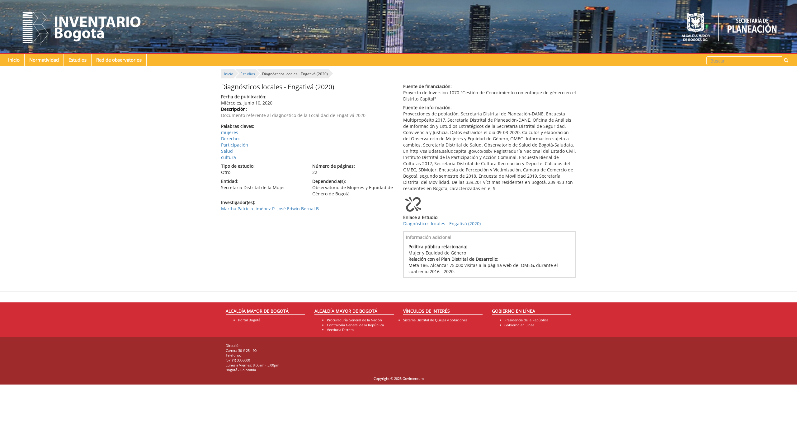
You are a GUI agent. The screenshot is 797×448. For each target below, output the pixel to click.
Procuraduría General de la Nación (354, 320)
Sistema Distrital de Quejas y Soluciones (435, 320)
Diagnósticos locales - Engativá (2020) (442, 223)
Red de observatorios (119, 60)
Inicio (14, 60)
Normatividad (44, 60)
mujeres (229, 132)
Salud (227, 151)
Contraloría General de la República (355, 325)
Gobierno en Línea (519, 325)
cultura (228, 157)
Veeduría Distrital (341, 329)
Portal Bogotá (249, 320)
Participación (234, 145)
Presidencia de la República (526, 320)
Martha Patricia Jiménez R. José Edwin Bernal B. (270, 209)
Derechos (231, 139)
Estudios (77, 60)
